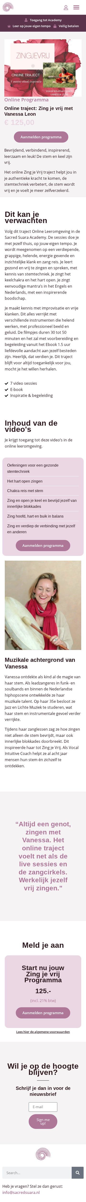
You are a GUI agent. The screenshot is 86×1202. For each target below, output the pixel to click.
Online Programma (26, 99)
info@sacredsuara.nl (21, 1192)
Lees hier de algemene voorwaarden (43, 1032)
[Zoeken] (78, 1173)
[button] (76, 7)
